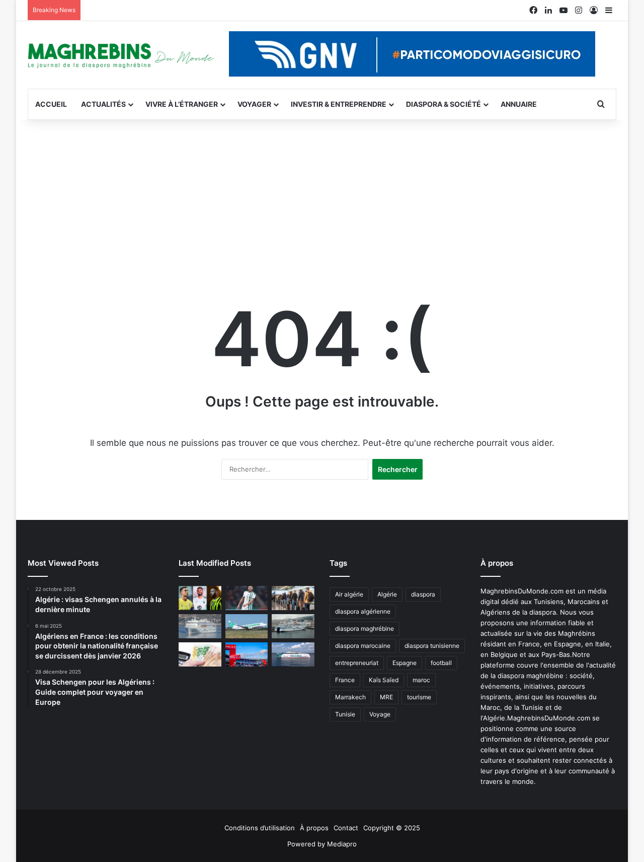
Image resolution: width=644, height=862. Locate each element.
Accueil (51, 104)
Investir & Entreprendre (338, 104)
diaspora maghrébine (364, 628)
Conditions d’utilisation (259, 828)
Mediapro (342, 844)
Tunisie (345, 714)
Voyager (254, 104)
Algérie (387, 594)
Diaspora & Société (443, 104)
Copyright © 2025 (391, 828)
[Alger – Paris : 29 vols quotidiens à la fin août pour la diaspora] (246, 654)
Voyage (379, 714)
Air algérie (349, 594)
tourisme (419, 697)
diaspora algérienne (362, 611)
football (441, 663)
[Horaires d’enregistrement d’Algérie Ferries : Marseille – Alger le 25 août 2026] (293, 626)
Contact (346, 828)
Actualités (103, 104)
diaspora (423, 594)
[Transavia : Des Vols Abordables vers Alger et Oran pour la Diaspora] (246, 626)
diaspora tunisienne (432, 645)
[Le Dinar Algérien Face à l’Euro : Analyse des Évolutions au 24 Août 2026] (200, 654)
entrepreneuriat (356, 663)
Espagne (404, 663)
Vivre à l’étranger (181, 104)
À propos (314, 828)
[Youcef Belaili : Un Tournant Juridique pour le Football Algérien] (246, 598)
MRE (386, 697)
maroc (421, 680)
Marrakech (350, 697)
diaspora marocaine (362, 645)
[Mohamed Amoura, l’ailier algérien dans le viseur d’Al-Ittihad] (200, 598)
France (345, 680)
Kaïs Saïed (383, 680)
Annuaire (519, 104)
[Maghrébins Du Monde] (121, 55)
